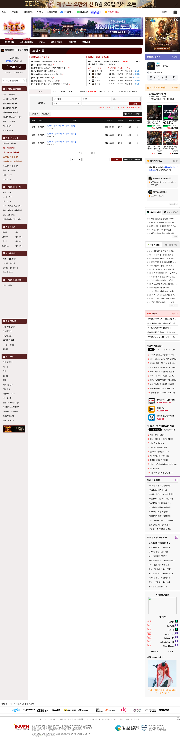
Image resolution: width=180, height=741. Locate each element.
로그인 (164, 12)
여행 (4, 380)
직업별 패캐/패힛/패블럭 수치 (160, 507)
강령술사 (5, 237)
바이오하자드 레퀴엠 (10, 411)
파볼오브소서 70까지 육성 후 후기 (49, 68)
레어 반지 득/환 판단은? (157, 556)
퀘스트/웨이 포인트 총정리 (158, 512)
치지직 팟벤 (7, 126)
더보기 (170, 651)
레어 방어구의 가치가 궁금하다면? (161, 560)
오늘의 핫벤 (7, 331)
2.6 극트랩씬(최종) (42, 77)
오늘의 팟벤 (7, 336)
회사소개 (43, 719)
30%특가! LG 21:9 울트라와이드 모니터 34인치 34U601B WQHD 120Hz (163, 332)
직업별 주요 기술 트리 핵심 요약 (161, 499)
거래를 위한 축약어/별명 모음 (160, 516)
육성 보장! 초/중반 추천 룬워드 (160, 569)
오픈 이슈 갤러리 (9, 327)
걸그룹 (5, 376)
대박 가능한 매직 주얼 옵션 (159, 565)
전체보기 (34, 114)
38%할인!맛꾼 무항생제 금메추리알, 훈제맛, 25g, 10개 (163, 337)
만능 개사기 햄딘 (41, 65)
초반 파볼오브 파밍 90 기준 (46, 74)
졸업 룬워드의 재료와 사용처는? (161, 573)
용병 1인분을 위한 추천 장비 (159, 582)
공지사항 (136, 719)
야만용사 (18, 237)
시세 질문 (8, 197)
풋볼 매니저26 (8, 420)
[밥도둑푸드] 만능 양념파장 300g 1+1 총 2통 (163, 323)
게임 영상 (6, 389)
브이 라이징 (7, 398)
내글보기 (46, 114)
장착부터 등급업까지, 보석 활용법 (161, 494)
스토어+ (175, 88)
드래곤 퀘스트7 (8, 416)
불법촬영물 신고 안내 (108, 719)
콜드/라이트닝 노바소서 (45, 81)
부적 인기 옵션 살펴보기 (158, 586)
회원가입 (8, 73)
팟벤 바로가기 (8, 362)
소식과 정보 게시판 (10, 99)
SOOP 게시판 (8, 130)
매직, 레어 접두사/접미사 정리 (160, 529)
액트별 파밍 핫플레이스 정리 (159, 543)
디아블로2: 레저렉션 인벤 (16, 50)
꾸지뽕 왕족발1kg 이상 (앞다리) (159, 328)
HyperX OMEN (9, 394)
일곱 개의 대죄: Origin (11, 402)
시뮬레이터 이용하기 (132, 114)
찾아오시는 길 (124, 719)
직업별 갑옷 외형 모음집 (158, 490)
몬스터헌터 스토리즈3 (11, 407)
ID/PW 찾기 (18, 73)
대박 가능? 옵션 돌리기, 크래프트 (161, 520)
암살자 (17, 232)
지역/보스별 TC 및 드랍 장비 (159, 547)
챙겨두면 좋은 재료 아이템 (158, 552)
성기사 (4, 241)
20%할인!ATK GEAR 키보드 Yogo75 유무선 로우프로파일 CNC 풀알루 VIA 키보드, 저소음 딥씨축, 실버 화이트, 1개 (163, 319)
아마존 (4, 232)
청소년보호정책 (92, 719)
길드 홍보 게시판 (9, 215)
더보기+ (175, 57)
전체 (89, 61)
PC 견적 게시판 (8, 345)
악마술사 (18, 246)
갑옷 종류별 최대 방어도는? (159, 525)
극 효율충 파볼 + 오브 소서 (46, 61)
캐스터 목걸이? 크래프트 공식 (160, 503)
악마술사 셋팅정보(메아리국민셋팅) (49, 84)
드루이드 (5, 246)
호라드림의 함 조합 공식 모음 (160, 486)
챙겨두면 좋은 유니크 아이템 (159, 578)
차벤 (4, 371)
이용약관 (63, 719)
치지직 (5, 367)
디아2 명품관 (8, 285)
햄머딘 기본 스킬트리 (43, 71)
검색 (23, 80)
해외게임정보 (8, 385)
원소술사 (18, 241)
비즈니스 (53, 719)
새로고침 (173, 204)
